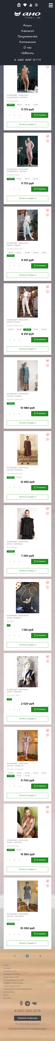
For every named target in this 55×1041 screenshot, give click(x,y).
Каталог (27, 30)
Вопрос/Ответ (9, 992)
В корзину (41, 115)
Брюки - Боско (13, 322)
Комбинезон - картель (17, 97)
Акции (27, 25)
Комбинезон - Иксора (17, 171)
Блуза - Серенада (15, 544)
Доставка (7, 998)
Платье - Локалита (15, 916)
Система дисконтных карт (14, 980)
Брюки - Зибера (14, 245)
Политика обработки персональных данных (27, 1028)
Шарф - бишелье (14, 692)
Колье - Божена (14, 618)
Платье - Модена (14, 396)
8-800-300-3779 (27, 59)
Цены (6, 995)
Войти (36, 4)
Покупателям (27, 36)
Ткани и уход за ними (12, 986)
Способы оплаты (10, 971)
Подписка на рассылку (28, 1018)
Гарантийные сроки (11, 977)
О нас (28, 47)
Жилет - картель (14, 842)
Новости (27, 52)
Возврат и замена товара (13, 983)
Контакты (27, 41)
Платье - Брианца (15, 470)
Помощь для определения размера (17, 989)
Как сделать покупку (12, 974)
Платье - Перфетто (15, 766)
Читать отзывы (27, 124)
